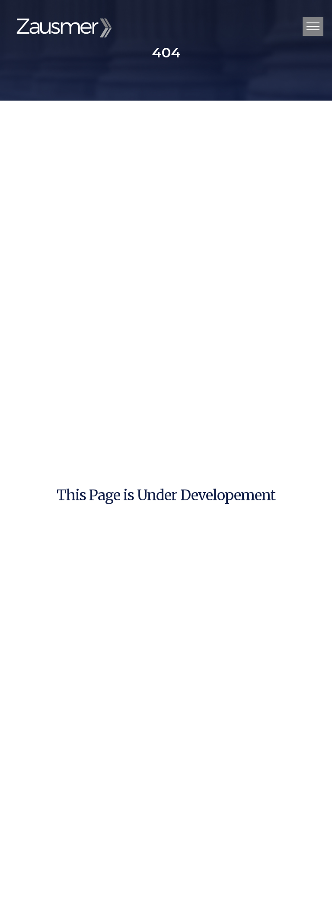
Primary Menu (313, 26)
